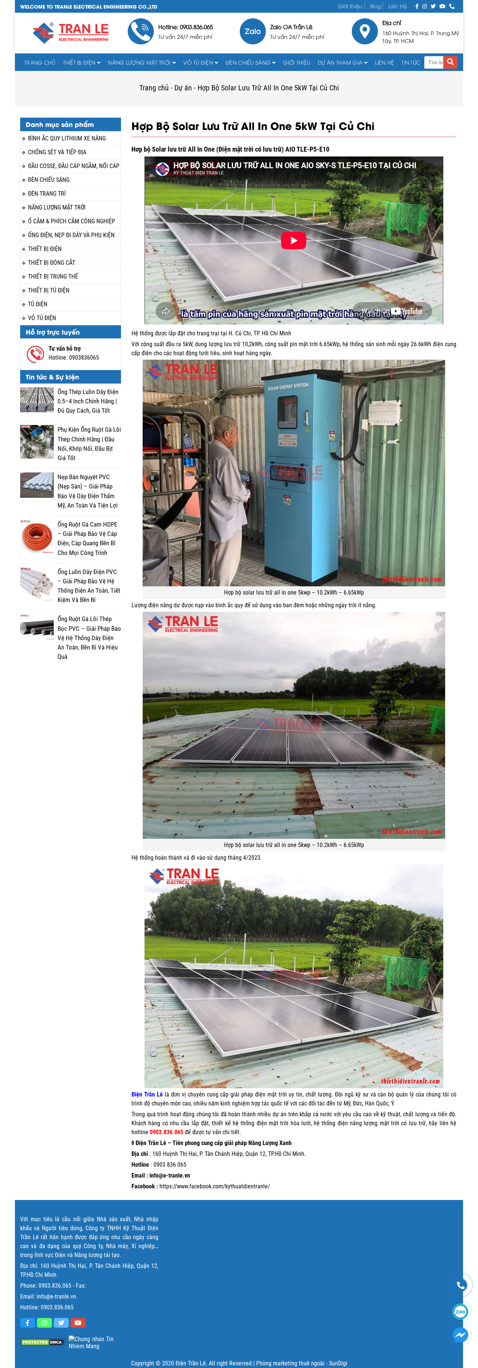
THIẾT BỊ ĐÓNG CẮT (51, 262)
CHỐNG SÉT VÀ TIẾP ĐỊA (57, 152)
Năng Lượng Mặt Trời (139, 62)
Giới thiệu (350, 5)
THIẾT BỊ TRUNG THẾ (53, 276)
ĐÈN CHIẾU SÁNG (248, 62)
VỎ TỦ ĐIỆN (198, 62)
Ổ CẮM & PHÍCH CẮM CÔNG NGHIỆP (71, 221)
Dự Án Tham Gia (340, 62)
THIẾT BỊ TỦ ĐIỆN (48, 290)
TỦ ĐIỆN (37, 304)
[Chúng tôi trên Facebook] (417, 5)
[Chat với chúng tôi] (460, 1335)
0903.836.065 (54, 1285)
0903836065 (84, 357)
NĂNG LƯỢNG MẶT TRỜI (57, 207)
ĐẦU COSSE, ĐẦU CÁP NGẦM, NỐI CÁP (74, 166)
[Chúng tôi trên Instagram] (424, 5)
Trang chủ (40, 62)
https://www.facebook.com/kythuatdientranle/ (214, 1186)
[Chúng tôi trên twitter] (433, 5)
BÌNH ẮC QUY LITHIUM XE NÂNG (67, 138)
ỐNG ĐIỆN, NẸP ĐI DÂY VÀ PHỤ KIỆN (71, 235)
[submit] (450, 62)
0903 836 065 (169, 1164)
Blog (375, 5)
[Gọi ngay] (451, 5)
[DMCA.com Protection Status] (42, 1342)
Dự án (183, 87)
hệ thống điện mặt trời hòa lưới (272, 1123)
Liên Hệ (397, 5)
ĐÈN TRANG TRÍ (47, 193)
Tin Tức (410, 62)
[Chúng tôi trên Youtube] (443, 5)
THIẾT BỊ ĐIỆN (79, 62)
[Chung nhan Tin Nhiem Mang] (91, 1343)
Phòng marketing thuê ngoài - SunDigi (301, 1363)
